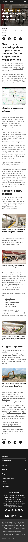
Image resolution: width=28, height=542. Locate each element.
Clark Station (9, 301)
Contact (4, 484)
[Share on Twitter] (4, 39)
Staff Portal (6, 486)
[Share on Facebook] (9, 39)
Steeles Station (10, 299)
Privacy (4, 481)
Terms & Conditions (8, 478)
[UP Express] (14, 516)
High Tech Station (10, 306)
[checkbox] (24, 456)
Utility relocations (7, 392)
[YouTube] (9, 510)
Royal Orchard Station (12, 302)
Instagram (5, 411)
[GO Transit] (7, 516)
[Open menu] (25, 2)
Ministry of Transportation (14, 507)
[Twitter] (12, 510)
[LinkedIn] (18, 510)
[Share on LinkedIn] (15, 39)
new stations (13, 80)
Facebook (12, 411)
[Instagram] (15, 510)
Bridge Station (9, 304)
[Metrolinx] (14, 492)
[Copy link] (20, 39)
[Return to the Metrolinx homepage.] (7, 2)
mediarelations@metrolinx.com (11, 426)
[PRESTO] (21, 516)
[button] (7, 2)
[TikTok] (22, 510)
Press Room (4, 28)
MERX (16, 162)
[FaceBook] (6, 510)
